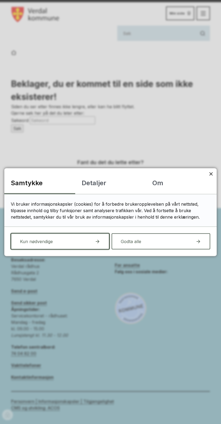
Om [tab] (157, 183)
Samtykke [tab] (27, 183)
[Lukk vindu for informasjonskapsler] (211, 174)
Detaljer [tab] (94, 183)
